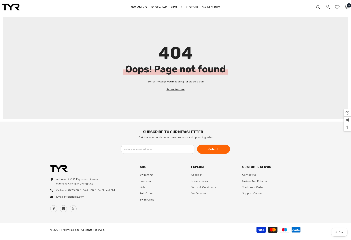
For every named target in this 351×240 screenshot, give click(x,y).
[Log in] (328, 7)
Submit (213, 149)
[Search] (318, 7)
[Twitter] (73, 208)
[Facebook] (53, 208)
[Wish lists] (337, 7)
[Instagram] (63, 208)
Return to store (176, 89)
